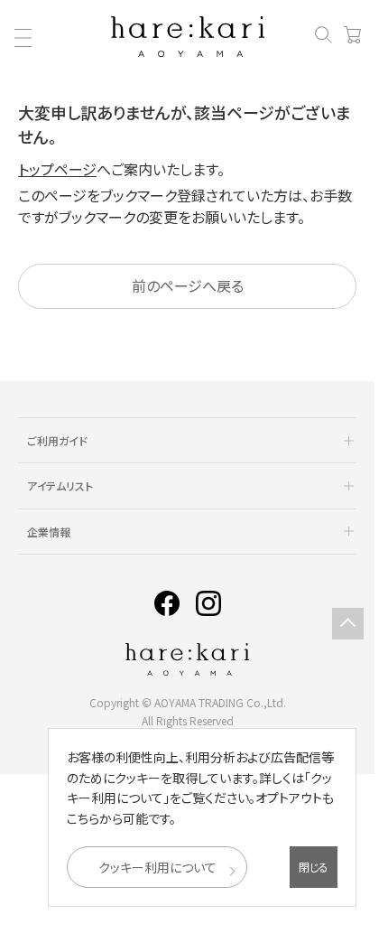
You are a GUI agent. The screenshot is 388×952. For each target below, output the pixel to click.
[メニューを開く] (23, 38)
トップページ (57, 169)
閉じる (313, 866)
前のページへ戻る (188, 285)
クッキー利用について (157, 867)
